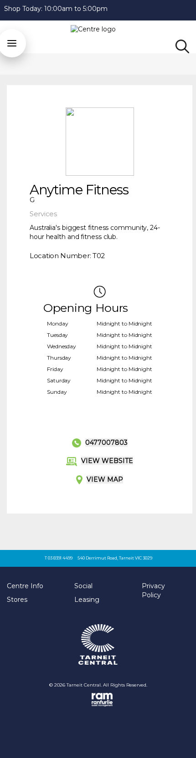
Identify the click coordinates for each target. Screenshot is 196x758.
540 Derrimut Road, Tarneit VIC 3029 (114, 557)
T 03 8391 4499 (58, 557)
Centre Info (25, 586)
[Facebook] (192, 9)
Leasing (86, 599)
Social (83, 586)
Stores (17, 599)
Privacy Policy (153, 590)
